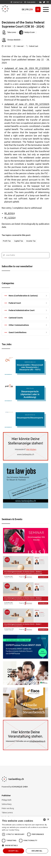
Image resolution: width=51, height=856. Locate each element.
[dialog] (25, 836)
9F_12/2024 (9, 218)
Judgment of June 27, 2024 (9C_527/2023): (26, 104)
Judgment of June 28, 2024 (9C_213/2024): (26, 68)
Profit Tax (7, 241)
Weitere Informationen (29, 830)
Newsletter (38, 9)
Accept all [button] (13, 851)
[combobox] (44, 819)
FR (27, 9)
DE (23, 9)
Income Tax (31, 241)
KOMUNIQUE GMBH (20, 787)
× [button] (48, 819)
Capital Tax (18, 241)
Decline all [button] (37, 851)
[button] (46, 9)
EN (31, 9)
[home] (5, 9)
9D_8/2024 (9, 213)
